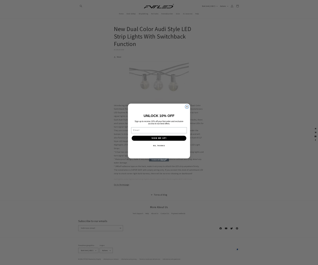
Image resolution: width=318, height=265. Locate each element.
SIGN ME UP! (159, 138)
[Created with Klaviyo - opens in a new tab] (159, 159)
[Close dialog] (187, 107)
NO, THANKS (159, 146)
